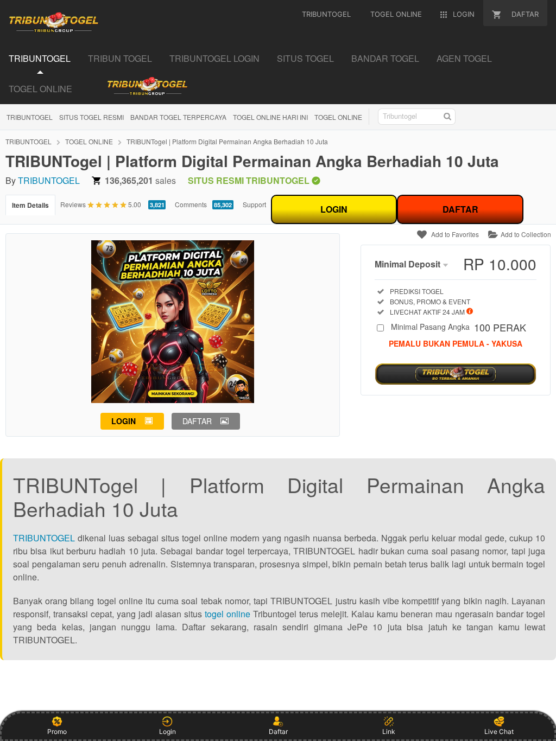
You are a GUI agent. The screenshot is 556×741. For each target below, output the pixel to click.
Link (388, 731)
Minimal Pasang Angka (458, 328)
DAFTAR (460, 209)
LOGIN (334, 209)
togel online (227, 614)
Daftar (278, 731)
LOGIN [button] (123, 421)
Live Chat (499, 731)
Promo (57, 731)
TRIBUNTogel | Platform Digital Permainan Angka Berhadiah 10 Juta (227, 141)
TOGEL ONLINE (338, 117)
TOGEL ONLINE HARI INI (270, 117)
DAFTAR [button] (197, 421)
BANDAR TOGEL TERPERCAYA (178, 117)
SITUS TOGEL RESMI (91, 117)
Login (167, 731)
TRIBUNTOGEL (30, 117)
